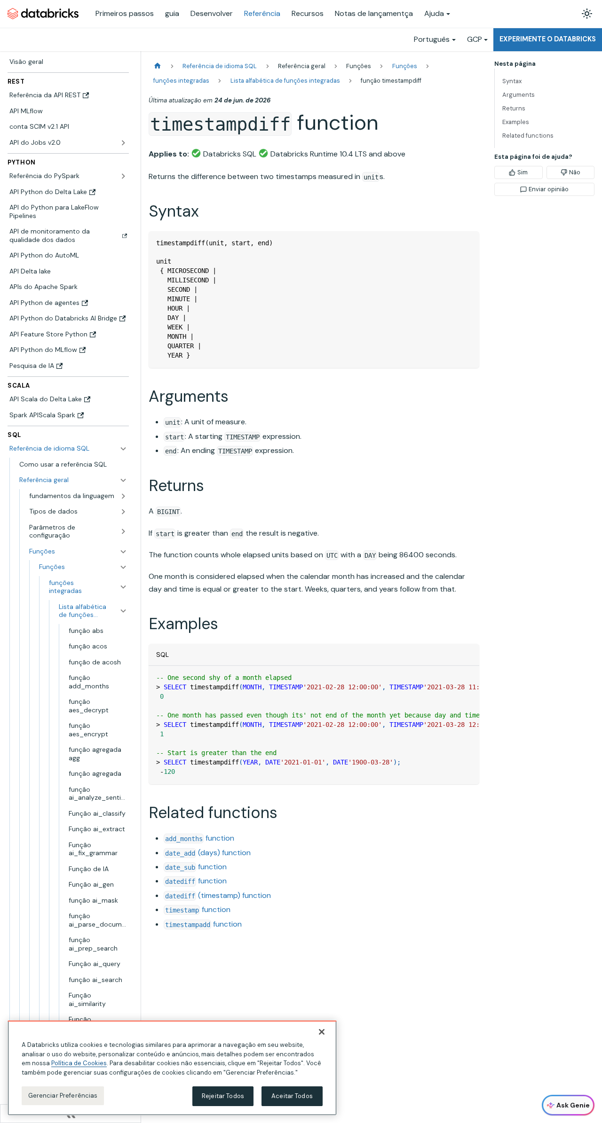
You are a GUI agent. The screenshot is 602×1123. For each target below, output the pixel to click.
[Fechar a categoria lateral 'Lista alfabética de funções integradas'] (123, 611)
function (199, 838)
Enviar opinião (549, 189)
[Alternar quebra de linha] (451, 678)
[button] (73, 480)
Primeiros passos (124, 13)
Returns (513, 108)
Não (574, 172)
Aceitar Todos (292, 1096)
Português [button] (432, 39)
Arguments (518, 95)
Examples (515, 122)
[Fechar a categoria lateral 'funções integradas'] (123, 587)
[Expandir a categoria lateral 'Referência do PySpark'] (123, 176)
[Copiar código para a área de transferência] (467, 242)
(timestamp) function (218, 895)
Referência (262, 13)
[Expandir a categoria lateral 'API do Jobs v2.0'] (123, 143)
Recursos (308, 13)
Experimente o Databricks (547, 39)
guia (172, 13)
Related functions (528, 136)
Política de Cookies (79, 1063)
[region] (172, 1068)
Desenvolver (211, 13)
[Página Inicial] (157, 66)
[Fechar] (321, 1032)
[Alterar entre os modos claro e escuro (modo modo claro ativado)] (586, 13)
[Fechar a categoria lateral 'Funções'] (123, 567)
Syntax (512, 81)
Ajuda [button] (434, 13)
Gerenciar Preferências (63, 1096)
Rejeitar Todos (223, 1096)
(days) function (208, 853)
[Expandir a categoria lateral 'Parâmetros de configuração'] (123, 532)
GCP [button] (474, 39)
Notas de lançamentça (374, 13)
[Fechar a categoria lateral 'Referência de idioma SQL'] (123, 449)
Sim (522, 172)
